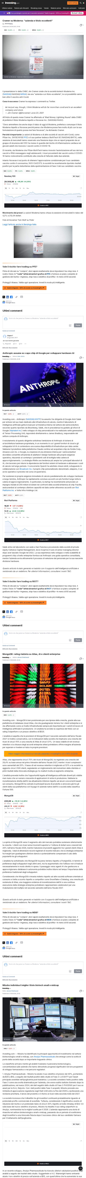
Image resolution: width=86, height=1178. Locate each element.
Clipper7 (10, 335)
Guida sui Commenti (9, 331)
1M (13, 188)
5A (24, 188)
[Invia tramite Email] (21, 297)
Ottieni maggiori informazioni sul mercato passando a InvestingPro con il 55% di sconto (43, 754)
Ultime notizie (7, 8)
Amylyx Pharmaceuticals (44, 1057)
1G (6, 188)
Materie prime (56, 8)
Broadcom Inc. (26, 469)
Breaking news (36, 8)
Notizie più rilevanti (21, 8)
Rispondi (8, 344)
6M (17, 188)
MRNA (23, 94)
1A (20, 188)
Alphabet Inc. (16, 430)
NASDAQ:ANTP (33, 419)
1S (9, 188)
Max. (28, 188)
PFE (25, 137)
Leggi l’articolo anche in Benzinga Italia (19, 224)
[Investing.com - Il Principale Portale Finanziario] (12, 3)
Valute (46, 8)
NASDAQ (7, 94)
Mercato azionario (69, 8)
